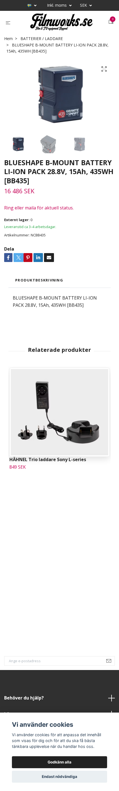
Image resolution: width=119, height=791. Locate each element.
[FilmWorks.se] (60, 24)
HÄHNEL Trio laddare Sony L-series (47, 464)
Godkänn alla (59, 762)
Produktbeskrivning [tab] (39, 284)
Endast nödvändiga (59, 776)
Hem (8, 42)
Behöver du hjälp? (24, 702)
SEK (84, 5)
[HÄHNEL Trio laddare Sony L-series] (59, 416)
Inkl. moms (57, 5)
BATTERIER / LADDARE (41, 42)
